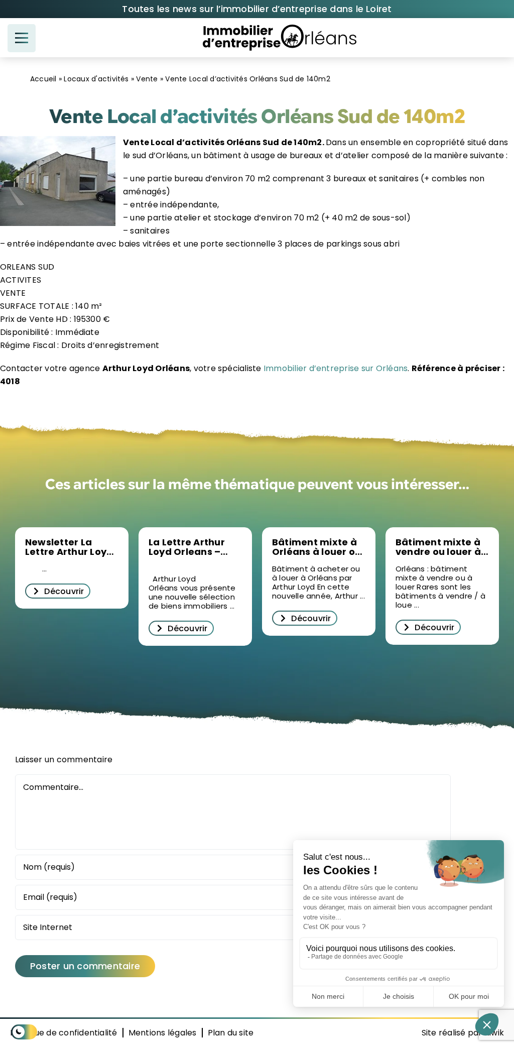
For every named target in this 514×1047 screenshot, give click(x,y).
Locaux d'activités (96, 79)
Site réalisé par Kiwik (463, 1032)
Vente (147, 79)
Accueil (43, 79)
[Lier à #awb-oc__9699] (22, 38)
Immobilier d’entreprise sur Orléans (335, 368)
